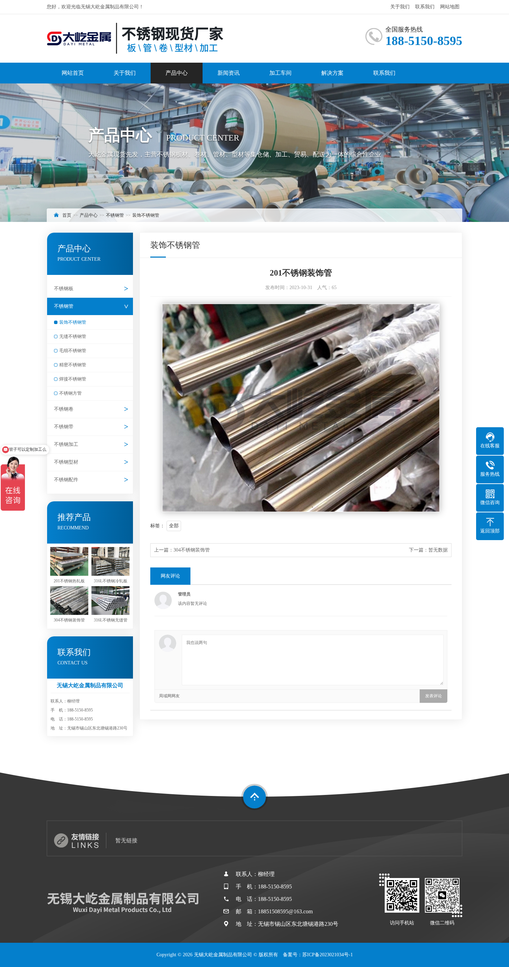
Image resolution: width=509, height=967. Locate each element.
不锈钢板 (63, 288)
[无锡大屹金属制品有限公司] (135, 38)
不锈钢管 (115, 215)
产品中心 (177, 73)
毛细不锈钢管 (72, 350)
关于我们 (400, 6)
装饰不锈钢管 (145, 215)
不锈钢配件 (66, 479)
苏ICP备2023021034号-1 (327, 954)
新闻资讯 (228, 73)
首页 (66, 215)
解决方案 (332, 73)
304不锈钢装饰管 (191, 550)
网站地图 (449, 6)
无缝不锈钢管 (72, 336)
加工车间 (280, 73)
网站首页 (73, 73)
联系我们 (425, 6)
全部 (174, 525)
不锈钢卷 (63, 409)
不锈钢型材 (66, 462)
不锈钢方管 (70, 393)
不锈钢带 (63, 426)
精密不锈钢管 (72, 364)
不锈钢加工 (66, 444)
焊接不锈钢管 (72, 379)
